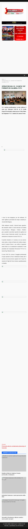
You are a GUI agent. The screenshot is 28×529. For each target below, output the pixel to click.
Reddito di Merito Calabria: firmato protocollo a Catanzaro (14, 463)
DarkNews (12, 525)
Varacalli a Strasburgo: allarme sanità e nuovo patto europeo (14, 507)
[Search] (24, 75)
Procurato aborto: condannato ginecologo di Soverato (14, 446)
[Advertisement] (14, 22)
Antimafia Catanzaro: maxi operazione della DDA (14, 485)
